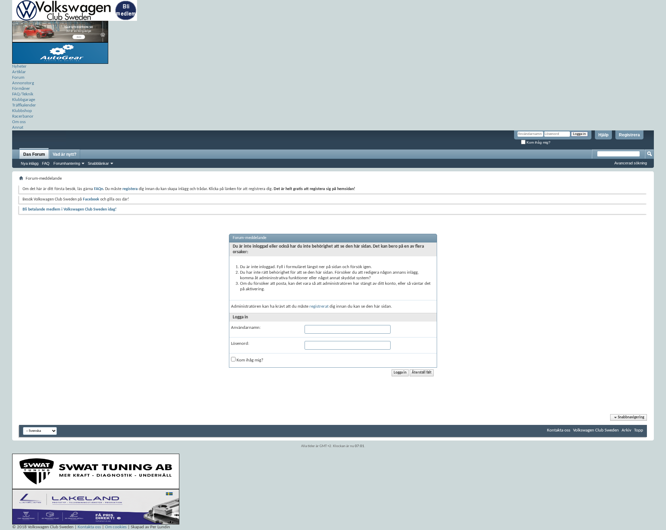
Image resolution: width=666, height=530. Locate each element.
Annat (17, 127)
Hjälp (603, 134)
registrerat (318, 306)
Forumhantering (66, 163)
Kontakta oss (558, 430)
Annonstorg (23, 83)
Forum (18, 77)
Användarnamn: (246, 327)
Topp (638, 430)
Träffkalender (24, 105)
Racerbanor (23, 116)
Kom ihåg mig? (538, 142)
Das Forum (34, 154)
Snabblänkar (98, 163)
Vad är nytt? (64, 154)
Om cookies (116, 527)
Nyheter (19, 66)
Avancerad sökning (630, 163)
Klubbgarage (23, 99)
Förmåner (21, 88)
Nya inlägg (30, 163)
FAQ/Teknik (22, 94)
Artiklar (19, 72)
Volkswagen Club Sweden (596, 430)
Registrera (629, 134)
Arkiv (626, 430)
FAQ (46, 163)
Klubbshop (22, 111)
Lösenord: (240, 343)
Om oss (19, 122)
